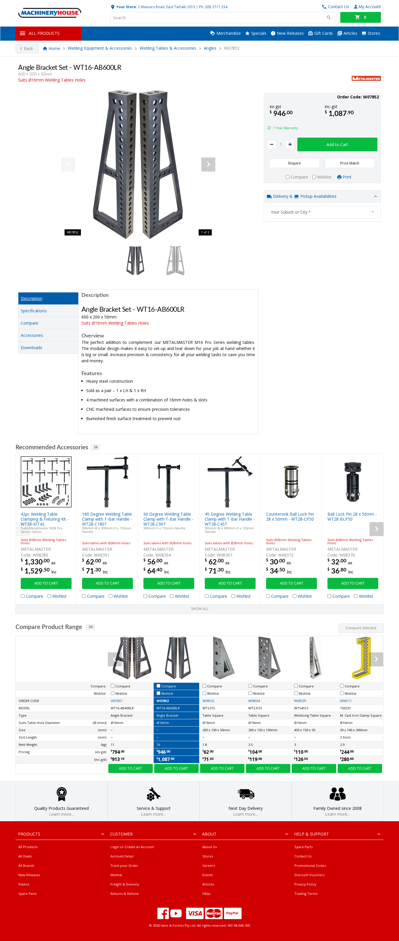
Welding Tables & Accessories (168, 48)
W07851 (116, 701)
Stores (373, 33)
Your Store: (126, 6)
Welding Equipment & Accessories (100, 48)
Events (207, 875)
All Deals (25, 856)
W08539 (300, 701)
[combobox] (322, 212)
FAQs (206, 893)
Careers (208, 865)
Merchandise (228, 33)
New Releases (290, 33)
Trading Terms (306, 893)
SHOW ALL (199, 608)
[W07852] (138, 164)
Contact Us (302, 856)
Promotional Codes (310, 865)
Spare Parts (27, 893)
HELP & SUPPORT (311, 834)
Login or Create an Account (132, 847)
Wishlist (116, 875)
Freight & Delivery (124, 884)
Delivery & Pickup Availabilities (304, 196)
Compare (29, 323)
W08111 (346, 701)
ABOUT (209, 834)
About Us (209, 847)
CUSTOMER (121, 834)
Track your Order (124, 865)
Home (54, 48)
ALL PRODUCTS (44, 33)
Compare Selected (361, 627)
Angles (210, 48)
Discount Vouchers (309, 875)
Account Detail (121, 856)
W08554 (254, 701)
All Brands (26, 865)
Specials (258, 33)
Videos (23, 884)
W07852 (163, 701)
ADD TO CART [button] (46, 583)
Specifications (34, 310)
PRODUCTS (29, 834)
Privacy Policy (305, 884)
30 (91, 626)
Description (31, 298)
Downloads (31, 347)
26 (95, 447)
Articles (349, 33)
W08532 (208, 701)
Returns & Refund (124, 893)
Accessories (32, 335)
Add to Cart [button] (337, 144)
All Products (27, 847)
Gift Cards (323, 33)
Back (28, 48)
